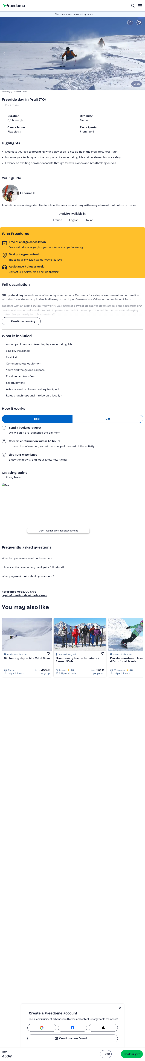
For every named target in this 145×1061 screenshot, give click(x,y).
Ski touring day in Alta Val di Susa (27, 658)
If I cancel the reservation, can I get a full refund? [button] (33, 567)
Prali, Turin (12, 105)
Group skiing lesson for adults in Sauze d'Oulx (78, 659)
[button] (106, 1054)
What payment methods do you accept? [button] (28, 576)
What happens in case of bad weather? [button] (27, 558)
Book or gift (132, 1054)
